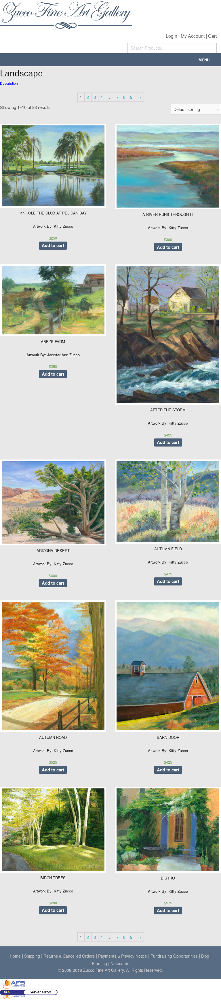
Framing (99, 963)
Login (171, 36)
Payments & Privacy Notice (122, 956)
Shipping (32, 956)
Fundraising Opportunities (174, 956)
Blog (205, 956)
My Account (193, 36)
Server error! (40, 992)
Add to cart (53, 245)
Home (15, 956)
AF (6, 992)
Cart (212, 36)
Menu (204, 60)
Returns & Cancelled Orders (69, 956)
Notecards (119, 963)
